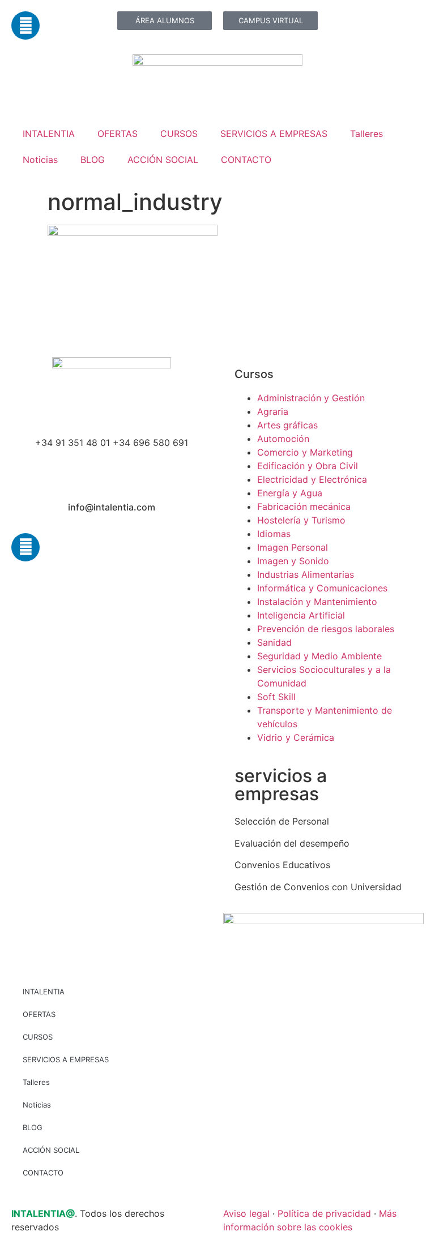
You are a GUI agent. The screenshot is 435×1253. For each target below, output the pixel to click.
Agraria (272, 411)
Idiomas (274, 533)
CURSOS (179, 133)
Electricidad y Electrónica (312, 479)
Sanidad (274, 642)
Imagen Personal (292, 547)
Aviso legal (246, 1213)
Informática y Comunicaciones (322, 588)
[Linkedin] (25, 25)
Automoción (283, 438)
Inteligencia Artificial (301, 615)
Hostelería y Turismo (301, 520)
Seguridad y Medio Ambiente (319, 656)
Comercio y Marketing (305, 452)
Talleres (366, 133)
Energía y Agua (289, 493)
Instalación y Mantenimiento (317, 601)
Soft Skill (276, 696)
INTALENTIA (49, 133)
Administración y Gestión (311, 398)
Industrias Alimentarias (305, 574)
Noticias (40, 159)
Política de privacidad (324, 1213)
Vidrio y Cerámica (295, 737)
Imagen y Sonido (293, 561)
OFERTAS (117, 133)
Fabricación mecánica (304, 506)
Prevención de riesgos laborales (325, 628)
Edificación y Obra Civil (307, 465)
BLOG (92, 159)
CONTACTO (246, 159)
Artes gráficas (287, 425)
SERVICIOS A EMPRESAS (273, 133)
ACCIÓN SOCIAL (162, 159)
